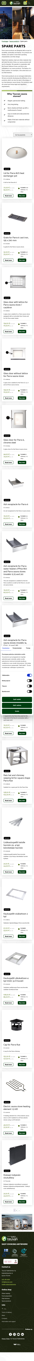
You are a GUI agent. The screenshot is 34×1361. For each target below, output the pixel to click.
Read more (8, 195)
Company (4, 1318)
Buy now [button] (22, 195)
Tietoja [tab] (28, 648)
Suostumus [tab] (5, 648)
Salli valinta (17, 705)
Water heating (6, 1293)
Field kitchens (6, 1298)
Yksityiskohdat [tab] (17, 648)
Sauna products (14, 41)
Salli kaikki (17, 699)
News (3, 1315)
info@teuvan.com (7, 1282)
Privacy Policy (6, 1338)
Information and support (9, 1321)
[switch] (29, 680)
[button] (29, 3)
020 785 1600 (6, 1279)
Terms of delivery (7, 1312)
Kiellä (17, 711)
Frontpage (5, 41)
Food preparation (7, 1296)
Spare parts (7, 169)
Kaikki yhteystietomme (9, 1284)
